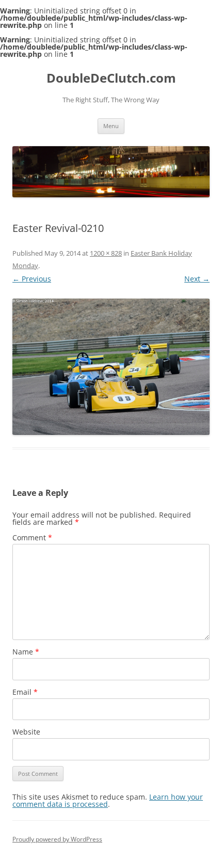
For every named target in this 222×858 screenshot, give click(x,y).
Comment (32, 537)
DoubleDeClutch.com (111, 78)
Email (25, 692)
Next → (197, 279)
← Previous (31, 279)
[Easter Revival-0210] (111, 367)
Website (26, 732)
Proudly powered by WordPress (57, 839)
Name (25, 652)
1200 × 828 (106, 253)
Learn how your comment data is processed (107, 800)
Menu (111, 126)
